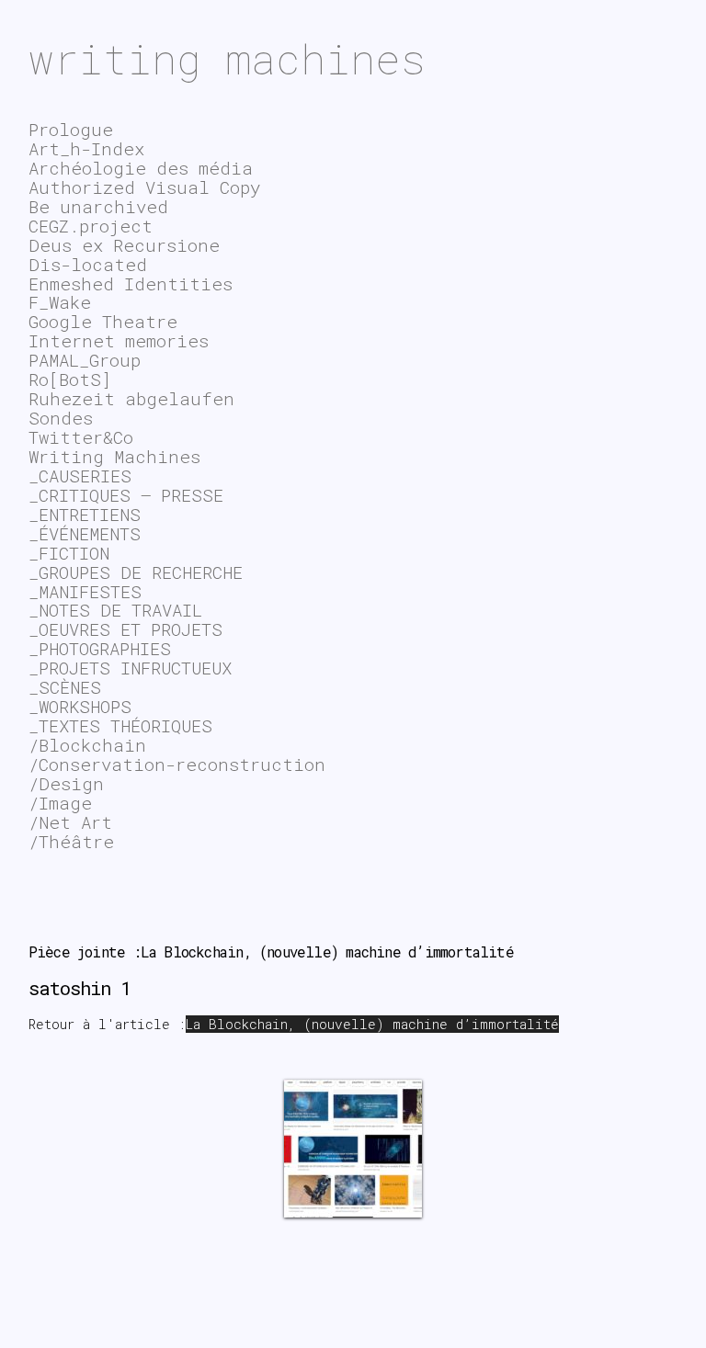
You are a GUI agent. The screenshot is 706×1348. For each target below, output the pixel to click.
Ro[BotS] (69, 379)
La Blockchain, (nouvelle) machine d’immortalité (372, 1024)
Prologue (70, 129)
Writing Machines (114, 456)
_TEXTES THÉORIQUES (120, 725)
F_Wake (59, 301)
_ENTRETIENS (84, 514)
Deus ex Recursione (124, 244)
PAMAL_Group (84, 359)
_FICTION (68, 552)
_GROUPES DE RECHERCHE (135, 572)
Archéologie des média (140, 167)
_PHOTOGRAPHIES (99, 648)
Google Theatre (102, 321)
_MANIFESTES (85, 591)
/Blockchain (87, 744)
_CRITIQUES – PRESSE (125, 494)
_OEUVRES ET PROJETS (125, 628)
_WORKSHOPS (79, 706)
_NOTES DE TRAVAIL (115, 609)
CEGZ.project (90, 225)
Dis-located (87, 264)
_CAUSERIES (79, 475)
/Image (60, 802)
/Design (66, 783)
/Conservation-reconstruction (176, 764)
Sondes (60, 417)
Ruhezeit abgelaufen (131, 398)
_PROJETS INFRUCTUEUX (130, 667)
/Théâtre (71, 841)
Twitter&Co (80, 436)
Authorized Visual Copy (144, 187)
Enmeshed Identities (130, 283)
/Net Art (70, 821)
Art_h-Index (86, 148)
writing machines (227, 58)
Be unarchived (98, 206)
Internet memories (118, 340)
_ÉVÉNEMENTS (84, 533)
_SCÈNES (64, 686)
